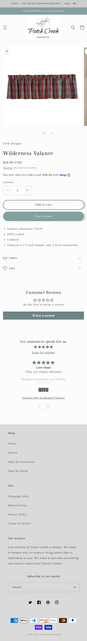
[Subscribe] (74, 587)
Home (12, 443)
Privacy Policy (17, 514)
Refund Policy (17, 505)
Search (12, 452)
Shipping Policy (18, 496)
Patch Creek (38, 634)
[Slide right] (52, 133)
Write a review (43, 315)
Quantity (8, 182)
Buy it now (43, 216)
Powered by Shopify (53, 634)
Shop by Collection (21, 462)
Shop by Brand (18, 471)
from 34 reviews (43, 352)
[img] (43, 347)
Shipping (7, 168)
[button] (5, 27)
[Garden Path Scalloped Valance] (43, 390)
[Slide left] (34, 133)
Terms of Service (19, 523)
